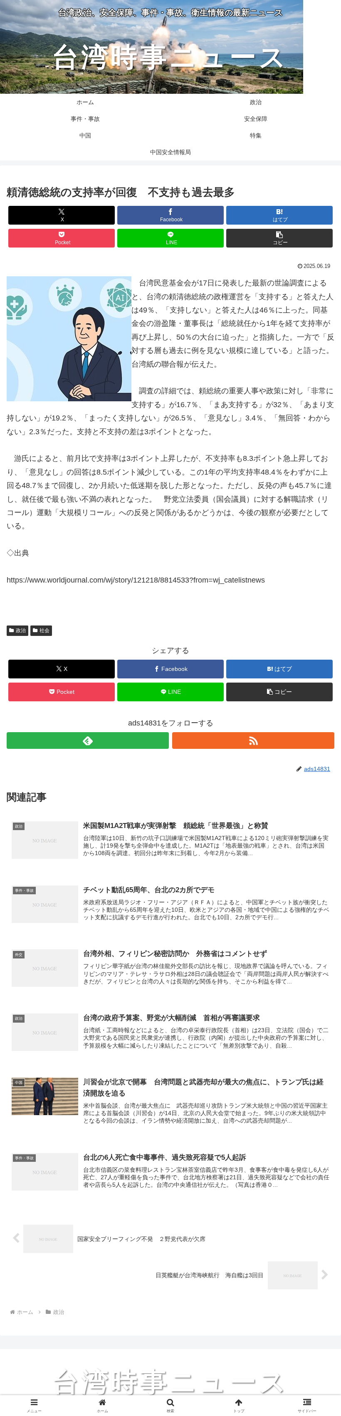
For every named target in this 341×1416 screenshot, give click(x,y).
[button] (279, 238)
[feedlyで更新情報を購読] (88, 740)
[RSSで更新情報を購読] (253, 740)
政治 (21, 630)
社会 (44, 630)
